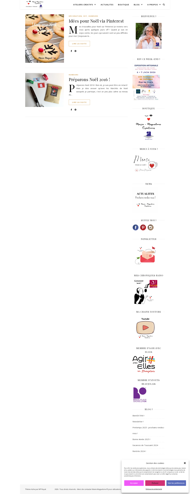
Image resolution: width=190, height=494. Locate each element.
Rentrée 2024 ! (139, 451)
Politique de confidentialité (154, 489)
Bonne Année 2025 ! (141, 439)
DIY (85, 16)
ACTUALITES (107, 4)
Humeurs (93, 16)
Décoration (75, 16)
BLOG (137, 4)
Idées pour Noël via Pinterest (96, 21)
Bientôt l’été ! (138, 415)
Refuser (155, 483)
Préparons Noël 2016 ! (89, 79)
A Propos (152, 4)
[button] (185, 463)
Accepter (134, 483)
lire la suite (79, 43)
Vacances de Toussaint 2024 (145, 445)
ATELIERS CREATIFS (83, 4)
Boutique (123, 4)
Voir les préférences (176, 483)
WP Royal (42, 489)
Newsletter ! (138, 421)
